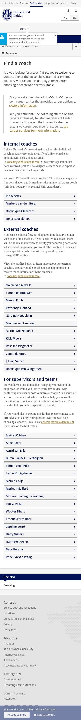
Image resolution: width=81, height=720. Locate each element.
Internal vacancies (14, 655)
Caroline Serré (15, 527)
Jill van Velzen (15, 361)
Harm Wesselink (17, 542)
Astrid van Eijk (15, 451)
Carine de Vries (16, 354)
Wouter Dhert (15, 511)
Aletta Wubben (16, 435)
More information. (46, 709)
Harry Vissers (15, 534)
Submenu (11, 53)
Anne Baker (13, 443)
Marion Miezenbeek (19, 331)
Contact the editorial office (19, 619)
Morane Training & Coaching (25, 496)
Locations (9, 613)
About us (9, 643)
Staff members (36, 3)
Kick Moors (13, 338)
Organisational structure (56, 3)
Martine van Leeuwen (20, 323)
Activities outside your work (20, 665)
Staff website (8, 46)
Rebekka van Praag (19, 557)
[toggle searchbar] (76, 11)
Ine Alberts (13, 196)
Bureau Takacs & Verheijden (24, 458)
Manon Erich (14, 300)
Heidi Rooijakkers (18, 219)
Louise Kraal (14, 504)
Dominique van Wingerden (24, 369)
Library (73, 3)
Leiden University (10, 3)
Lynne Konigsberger (19, 473)
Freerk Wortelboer (18, 519)
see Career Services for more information (38, 129)
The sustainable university (18, 649)
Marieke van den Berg (21, 203)
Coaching (9, 585)
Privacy (8, 624)
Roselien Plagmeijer (19, 346)
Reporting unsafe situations (20, 685)
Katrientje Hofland (18, 308)
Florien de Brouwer (19, 293)
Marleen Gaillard (17, 489)
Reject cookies (46, 715)
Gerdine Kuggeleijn (19, 316)
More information (24, 106)
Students (24, 3)
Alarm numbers (12, 679)
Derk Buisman (15, 549)
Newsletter (10, 698)
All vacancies (11, 660)
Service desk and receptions (20, 608)
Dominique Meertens (20, 211)
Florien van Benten (18, 466)
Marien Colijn (15, 481)
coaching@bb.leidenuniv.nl (23, 162)
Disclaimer (10, 630)
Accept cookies (17, 715)
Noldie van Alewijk (18, 285)
